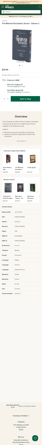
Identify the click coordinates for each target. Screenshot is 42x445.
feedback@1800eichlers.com (23, 3)
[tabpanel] (21, 45)
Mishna (17, 250)
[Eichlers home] (9, 7)
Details (21, 429)
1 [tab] (19, 66)
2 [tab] (22, 66)
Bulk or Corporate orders (27, 406)
